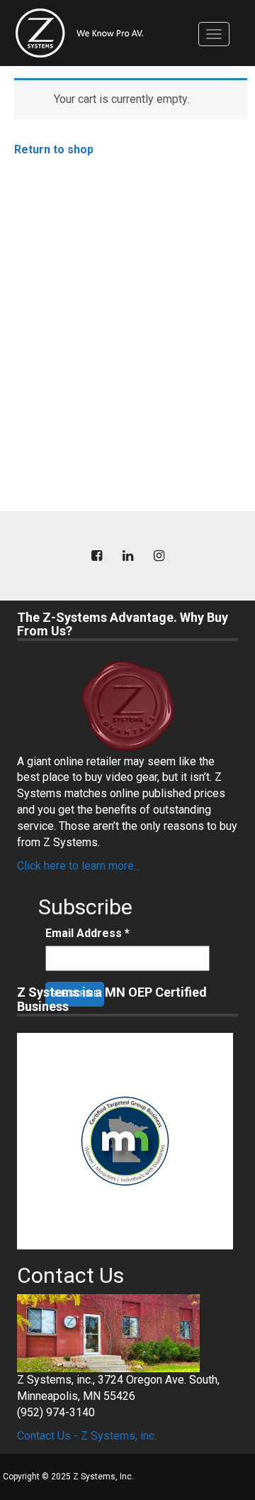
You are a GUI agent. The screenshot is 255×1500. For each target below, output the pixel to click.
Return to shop (54, 149)
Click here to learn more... (78, 865)
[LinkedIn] (127, 556)
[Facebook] (96, 556)
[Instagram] (158, 556)
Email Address (87, 933)
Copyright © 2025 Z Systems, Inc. (68, 1477)
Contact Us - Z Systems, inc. (87, 1435)
